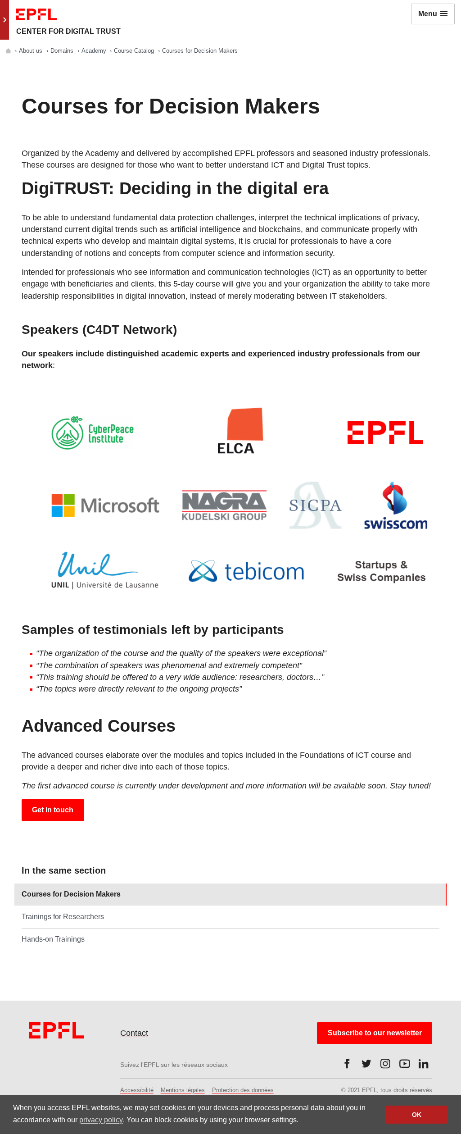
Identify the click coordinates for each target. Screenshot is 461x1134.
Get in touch (52, 810)
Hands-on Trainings (53, 939)
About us (31, 50)
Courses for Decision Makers (71, 894)
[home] (9, 50)
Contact (134, 1033)
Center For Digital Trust (68, 31)
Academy (94, 50)
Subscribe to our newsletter (375, 1033)
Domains (62, 50)
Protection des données (243, 1090)
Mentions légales (183, 1090)
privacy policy (101, 1120)
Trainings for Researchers (63, 916)
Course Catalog (135, 50)
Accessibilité (137, 1090)
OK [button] (416, 1114)
